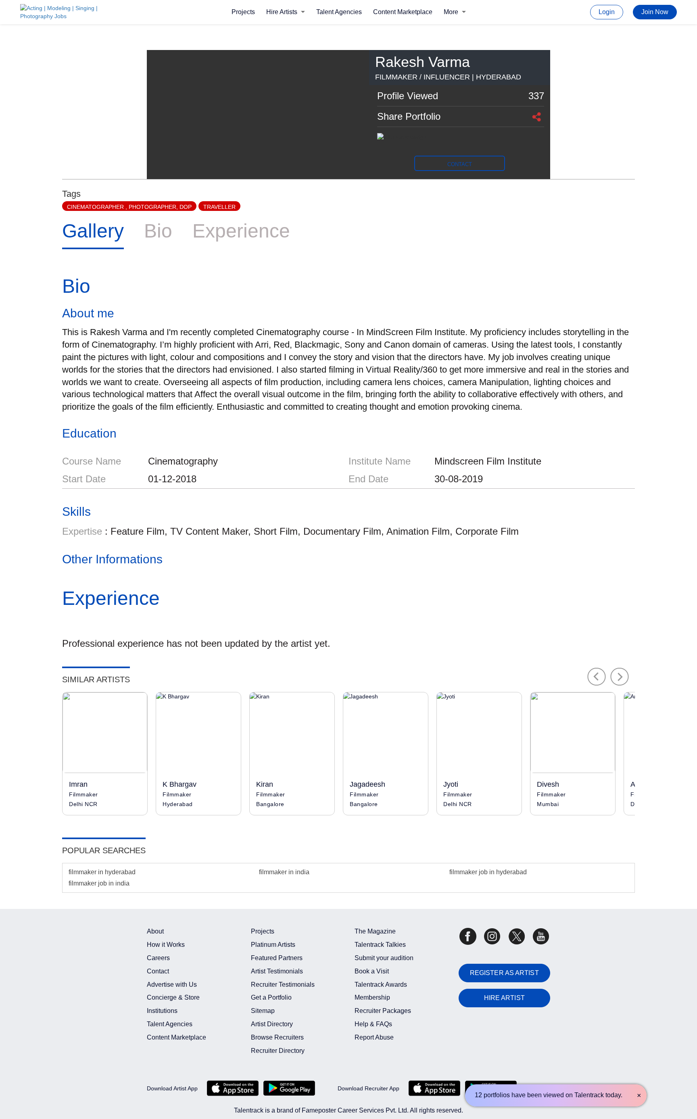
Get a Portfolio (271, 997)
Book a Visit (372, 971)
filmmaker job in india (99, 883)
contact (459, 164)
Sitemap (263, 1010)
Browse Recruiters (277, 1037)
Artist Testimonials (277, 971)
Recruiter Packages (383, 1010)
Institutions (162, 1010)
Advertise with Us (172, 984)
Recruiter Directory (278, 1050)
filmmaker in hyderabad (102, 872)
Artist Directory (272, 1024)
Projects (243, 11)
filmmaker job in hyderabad (488, 872)
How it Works (166, 944)
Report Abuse (374, 1037)
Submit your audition (384, 957)
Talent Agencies (339, 11)
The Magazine (375, 931)
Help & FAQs (373, 1024)
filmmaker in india (284, 872)
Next (620, 676)
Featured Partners (277, 957)
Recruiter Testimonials (283, 984)
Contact (158, 971)
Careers (158, 957)
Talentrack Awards (381, 984)
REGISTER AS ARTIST (504, 972)
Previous (596, 676)
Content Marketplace (402, 11)
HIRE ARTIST (504, 997)
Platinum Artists (273, 944)
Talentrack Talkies (380, 944)
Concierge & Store (173, 997)
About (155, 931)
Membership (372, 997)
